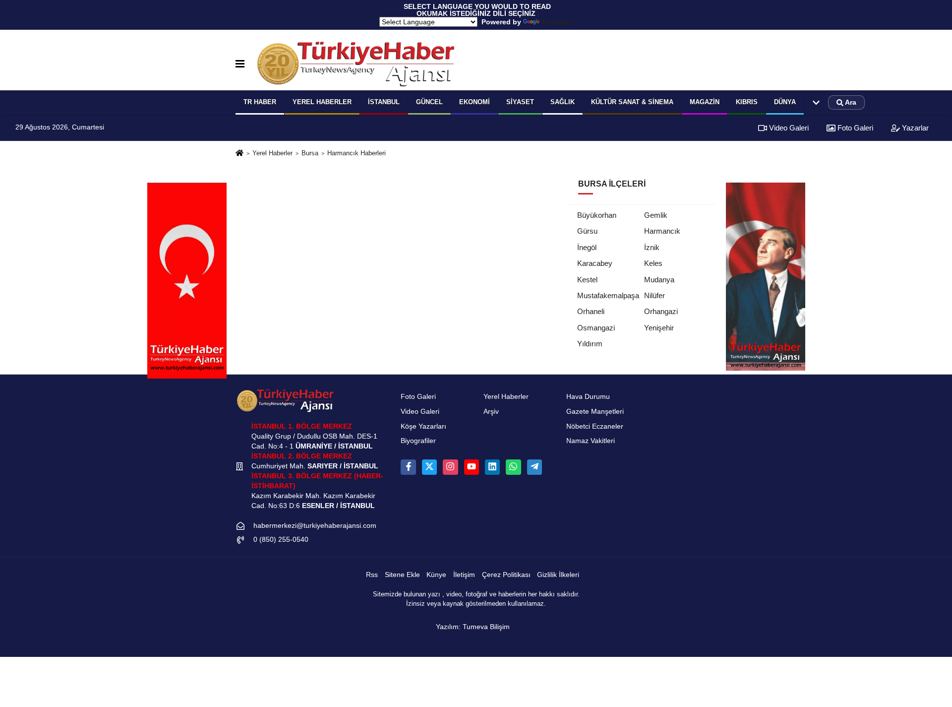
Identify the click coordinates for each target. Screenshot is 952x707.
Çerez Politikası (506, 574)
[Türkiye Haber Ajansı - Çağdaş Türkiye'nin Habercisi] (355, 64)
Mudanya (659, 279)
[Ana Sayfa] (239, 153)
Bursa (309, 153)
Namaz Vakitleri (590, 441)
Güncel (429, 102)
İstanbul (384, 102)
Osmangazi (596, 327)
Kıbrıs (747, 102)
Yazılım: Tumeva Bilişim (473, 627)
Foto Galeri (854, 128)
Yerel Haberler (272, 153)
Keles (653, 263)
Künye (436, 574)
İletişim (464, 574)
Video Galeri (788, 128)
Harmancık (662, 231)
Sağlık (562, 102)
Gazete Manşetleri (595, 411)
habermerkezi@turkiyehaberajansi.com (314, 525)
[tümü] (816, 102)
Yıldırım (589, 343)
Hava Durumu (588, 396)
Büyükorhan (596, 215)
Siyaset (520, 102)
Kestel (587, 279)
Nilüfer (654, 295)
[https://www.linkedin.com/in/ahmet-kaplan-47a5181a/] (492, 466)
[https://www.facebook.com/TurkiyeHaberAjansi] (408, 466)
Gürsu (587, 231)
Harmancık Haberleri (356, 153)
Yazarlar (914, 128)
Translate (557, 22)
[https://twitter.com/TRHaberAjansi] (429, 466)
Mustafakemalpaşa (608, 295)
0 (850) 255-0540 (280, 539)
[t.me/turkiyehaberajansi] (534, 466)
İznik (651, 247)
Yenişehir (659, 327)
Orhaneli (590, 311)
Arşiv (491, 411)
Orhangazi (661, 311)
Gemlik (655, 215)
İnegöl (586, 247)
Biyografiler (418, 441)
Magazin (704, 102)
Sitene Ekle (402, 574)
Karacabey (594, 263)
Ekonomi (474, 102)
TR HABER (259, 102)
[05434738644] (513, 466)
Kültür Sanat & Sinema (632, 102)
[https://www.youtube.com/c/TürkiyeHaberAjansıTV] (471, 466)
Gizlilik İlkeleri (558, 574)
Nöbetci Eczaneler (594, 426)
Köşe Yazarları (423, 426)
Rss (372, 574)
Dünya (785, 102)
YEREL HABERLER (322, 102)
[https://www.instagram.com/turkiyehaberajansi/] (450, 466)
